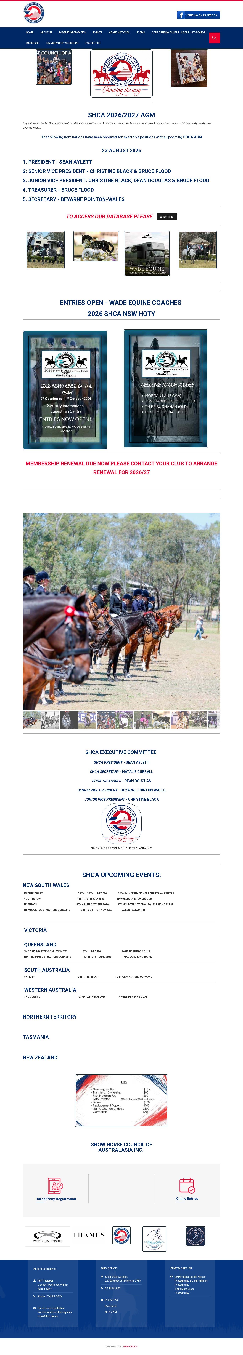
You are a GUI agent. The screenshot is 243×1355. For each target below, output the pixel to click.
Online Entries (187, 1198)
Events (97, 32)
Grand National (119, 32)
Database (32, 43)
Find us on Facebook (202, 15)
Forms (141, 32)
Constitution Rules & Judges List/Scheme (179, 32)
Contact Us (93, 43)
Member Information (72, 32)
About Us (46, 32)
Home (29, 32)
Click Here (167, 216)
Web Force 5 (130, 1346)
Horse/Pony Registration (56, 1199)
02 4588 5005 (53, 1296)
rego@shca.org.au (48, 1316)
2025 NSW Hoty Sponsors (62, 43)
